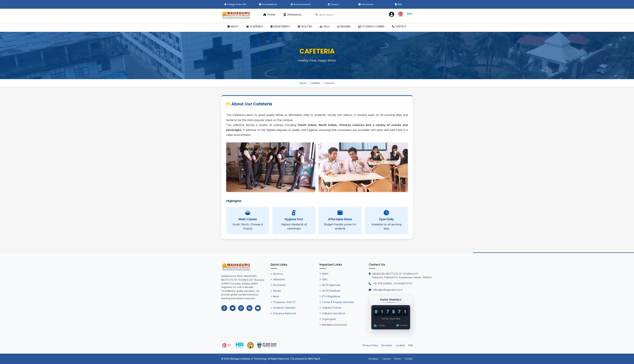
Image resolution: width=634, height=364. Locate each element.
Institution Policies (331, 307)
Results (277, 290)
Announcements (302, 4)
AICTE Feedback (331, 290)
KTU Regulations (331, 296)
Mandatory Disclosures (334, 324)
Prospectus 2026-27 (284, 302)
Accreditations (269, 4)
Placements (367, 4)
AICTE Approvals (331, 285)
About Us (278, 273)
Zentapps (373, 358)
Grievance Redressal (284, 313)
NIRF (400, 4)
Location (400, 345)
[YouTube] (258, 308)
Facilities (315, 83)
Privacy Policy (370, 345)
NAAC (325, 273)
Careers (334, 4)
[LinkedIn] (249, 308)
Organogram (329, 319)
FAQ (410, 345)
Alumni (397, 358)
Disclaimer (386, 345)
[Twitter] (233, 308)
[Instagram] (241, 308)
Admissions (294, 14)
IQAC (325, 279)
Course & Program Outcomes (338, 302)
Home (271, 14)
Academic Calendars (284, 307)
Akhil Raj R (314, 358)
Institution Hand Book (333, 313)
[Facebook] (224, 308)
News (276, 296)
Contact (408, 358)
